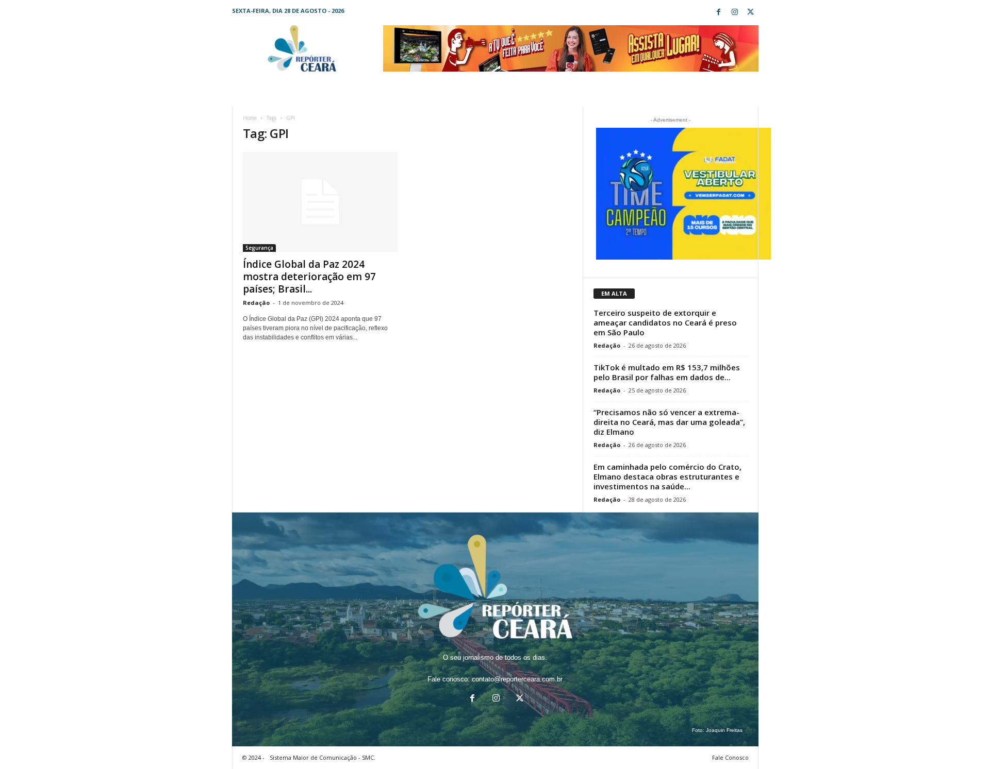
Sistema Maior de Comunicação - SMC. (322, 757)
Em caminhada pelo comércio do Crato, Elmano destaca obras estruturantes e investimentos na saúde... (667, 476)
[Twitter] (751, 12)
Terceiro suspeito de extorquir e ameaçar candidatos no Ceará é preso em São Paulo (665, 322)
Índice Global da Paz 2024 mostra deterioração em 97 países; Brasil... (309, 277)
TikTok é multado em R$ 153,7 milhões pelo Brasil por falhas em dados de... (666, 372)
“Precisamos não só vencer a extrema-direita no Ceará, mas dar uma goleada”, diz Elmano (669, 422)
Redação (256, 302)
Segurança (259, 247)
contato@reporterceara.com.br (517, 679)
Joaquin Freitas (724, 730)
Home (250, 118)
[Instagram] (735, 12)
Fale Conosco (730, 757)
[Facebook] (719, 12)
